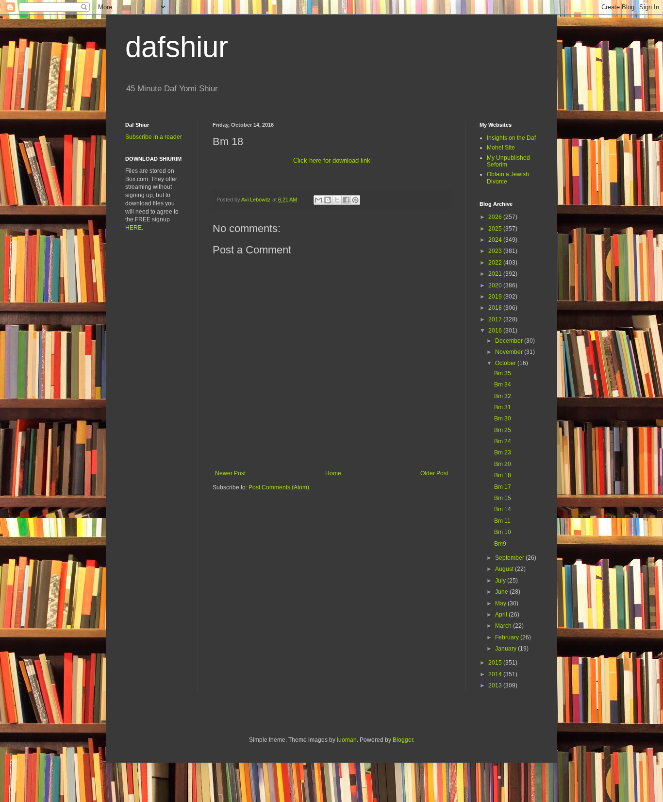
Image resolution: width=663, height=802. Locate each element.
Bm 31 (502, 407)
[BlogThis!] (327, 200)
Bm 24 (502, 441)
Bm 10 (502, 532)
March (504, 625)
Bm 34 (502, 384)
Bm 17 (502, 487)
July (501, 580)
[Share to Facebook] (346, 200)
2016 (495, 330)
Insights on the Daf (511, 137)
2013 (495, 685)
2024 (495, 239)
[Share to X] (337, 200)
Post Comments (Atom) (279, 487)
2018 (495, 307)
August (505, 569)
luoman (347, 739)
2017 (495, 319)
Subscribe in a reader (153, 137)
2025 (495, 228)
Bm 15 (502, 498)
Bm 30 (502, 418)
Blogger (403, 739)
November (509, 352)
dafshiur (176, 47)
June (502, 591)
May (501, 603)
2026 (495, 217)
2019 (495, 296)
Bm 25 (502, 430)
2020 (495, 285)
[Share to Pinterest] (355, 200)
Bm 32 (502, 396)
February (507, 637)
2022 (495, 262)
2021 (495, 273)
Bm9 (500, 543)
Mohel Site (501, 147)
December (509, 340)
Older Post (434, 473)
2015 (495, 662)
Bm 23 (502, 452)
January (506, 648)
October (506, 363)
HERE (133, 227)
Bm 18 (502, 475)
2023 (495, 251)
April (502, 614)
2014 (495, 674)
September (510, 557)
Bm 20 (502, 464)
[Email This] (318, 200)
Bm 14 (502, 509)
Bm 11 (502, 521)
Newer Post (230, 473)
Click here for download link (331, 160)
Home (333, 473)
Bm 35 (502, 373)
